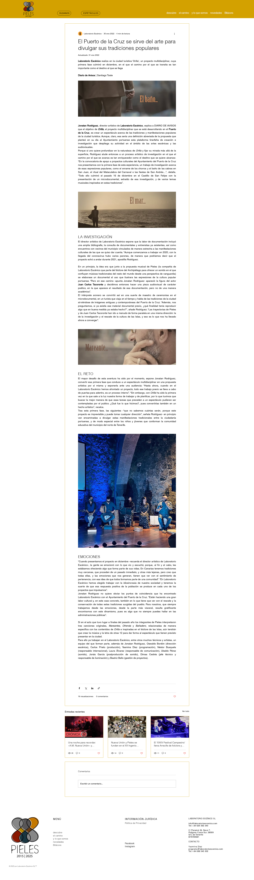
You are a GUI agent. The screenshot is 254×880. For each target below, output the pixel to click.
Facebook (129, 843)
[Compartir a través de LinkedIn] (92, 688)
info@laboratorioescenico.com (203, 823)
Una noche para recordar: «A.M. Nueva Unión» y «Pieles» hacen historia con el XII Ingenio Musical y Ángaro (84, 744)
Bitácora (57, 845)
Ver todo (185, 711)
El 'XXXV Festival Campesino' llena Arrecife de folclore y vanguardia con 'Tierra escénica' (169, 744)
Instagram (130, 846)
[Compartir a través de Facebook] (79, 688)
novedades (58, 842)
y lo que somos (60, 838)
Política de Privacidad (135, 823)
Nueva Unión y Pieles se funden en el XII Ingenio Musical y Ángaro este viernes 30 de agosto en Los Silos (126, 744)
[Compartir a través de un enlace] (98, 688)
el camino (58, 835)
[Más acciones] (174, 33)
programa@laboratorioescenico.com (206, 849)
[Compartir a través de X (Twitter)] (86, 688)
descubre (57, 832)
